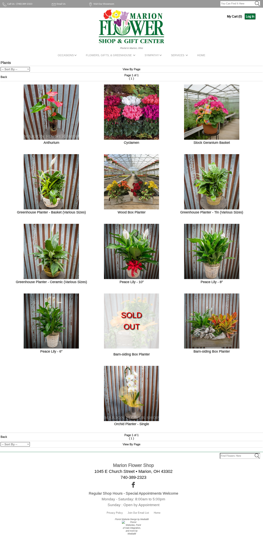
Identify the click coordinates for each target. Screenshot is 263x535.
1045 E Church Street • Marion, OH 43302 (133, 471)
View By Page (131, 69)
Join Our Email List (138, 512)
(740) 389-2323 (24, 4)
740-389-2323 (133, 477)
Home (157, 512)
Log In (250, 16)
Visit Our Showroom (103, 4)
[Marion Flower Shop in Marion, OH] (131, 41)
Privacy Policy (115, 512)
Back (4, 77)
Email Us (61, 4)
